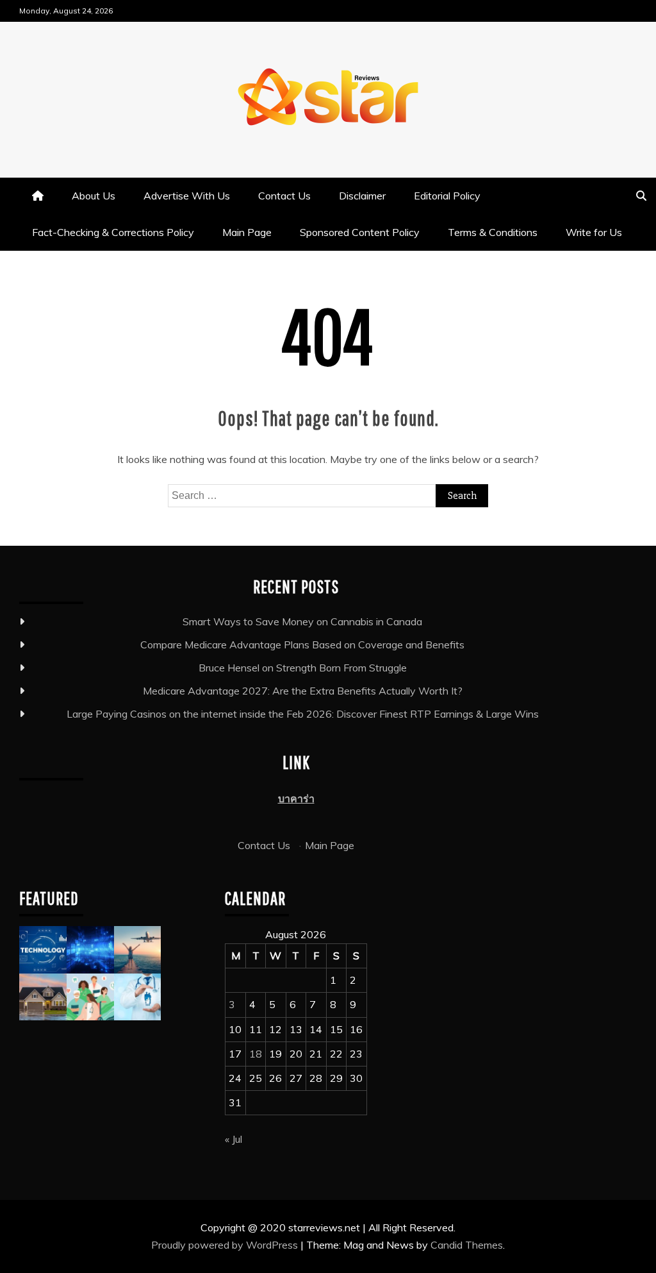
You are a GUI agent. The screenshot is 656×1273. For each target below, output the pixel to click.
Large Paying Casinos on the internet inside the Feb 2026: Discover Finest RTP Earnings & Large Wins (303, 713)
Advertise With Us (187, 195)
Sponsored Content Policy (360, 232)
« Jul (233, 1139)
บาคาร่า (296, 798)
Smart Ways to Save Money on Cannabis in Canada (302, 621)
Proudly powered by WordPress (225, 1244)
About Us (93, 195)
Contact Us (284, 195)
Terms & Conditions (492, 232)
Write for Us (594, 232)
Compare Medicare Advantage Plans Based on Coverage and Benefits (302, 644)
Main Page (247, 232)
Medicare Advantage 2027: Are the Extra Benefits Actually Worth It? (303, 690)
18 (255, 1053)
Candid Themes (466, 1244)
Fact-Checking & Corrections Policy (113, 232)
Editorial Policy (447, 195)
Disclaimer (362, 195)
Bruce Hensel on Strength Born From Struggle (303, 667)
